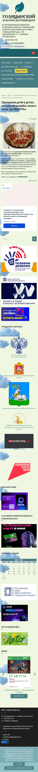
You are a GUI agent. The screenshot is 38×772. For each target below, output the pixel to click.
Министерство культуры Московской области (16, 728)
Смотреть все (19, 696)
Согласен (19, 764)
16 (34, 569)
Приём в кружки (7, 79)
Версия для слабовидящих (14, 46)
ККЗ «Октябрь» (6, 63)
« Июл (3, 578)
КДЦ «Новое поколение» (9, 67)
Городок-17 (29, 63)
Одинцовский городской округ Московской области (18, 726)
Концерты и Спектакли (25, 79)
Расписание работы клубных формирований (17, 75)
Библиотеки (18, 63)
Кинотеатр (21, 71)
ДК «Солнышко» (7, 71)
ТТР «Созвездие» (26, 67)
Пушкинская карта (8, 83)
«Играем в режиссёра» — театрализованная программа (19, 691)
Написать (14, 226)
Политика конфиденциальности (12, 737)
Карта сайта (6, 735)
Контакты (6, 739)
